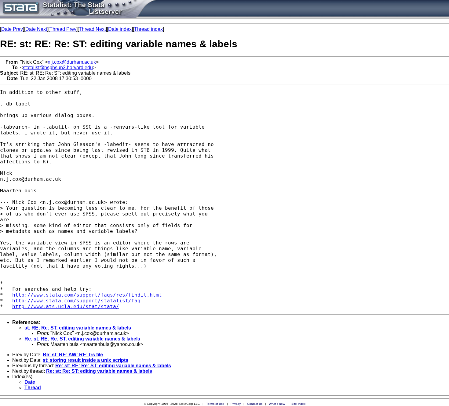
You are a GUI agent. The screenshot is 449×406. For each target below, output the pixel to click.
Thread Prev (62, 29)
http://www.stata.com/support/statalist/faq (76, 301)
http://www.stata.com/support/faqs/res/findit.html (87, 295)
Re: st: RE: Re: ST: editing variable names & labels (82, 338)
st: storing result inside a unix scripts (85, 360)
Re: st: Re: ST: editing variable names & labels (99, 371)
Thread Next (92, 29)
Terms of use (215, 403)
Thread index (148, 29)
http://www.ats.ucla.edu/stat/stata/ (65, 306)
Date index (120, 29)
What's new (277, 403)
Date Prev (12, 29)
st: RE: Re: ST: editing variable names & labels (77, 327)
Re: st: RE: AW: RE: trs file (73, 354)
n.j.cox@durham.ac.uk (72, 62)
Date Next (36, 29)
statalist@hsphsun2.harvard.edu (58, 67)
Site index (298, 403)
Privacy (236, 403)
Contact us (254, 403)
